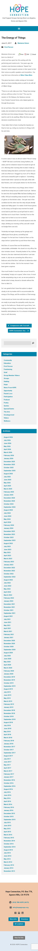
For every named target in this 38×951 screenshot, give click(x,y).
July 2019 (7, 692)
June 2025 (7, 480)
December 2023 (9, 531)
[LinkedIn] (22, 913)
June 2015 (7, 825)
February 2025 (9, 492)
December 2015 (9, 813)
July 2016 (7, 792)
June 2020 (7, 659)
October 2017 (8, 750)
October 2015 (8, 816)
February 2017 (9, 774)
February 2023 (9, 562)
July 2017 (7, 759)
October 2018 (8, 716)
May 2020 (7, 662)
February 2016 (9, 807)
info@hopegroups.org (20, 907)
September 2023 (9, 540)
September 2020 (9, 650)
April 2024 (7, 522)
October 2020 (8, 646)
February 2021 (9, 634)
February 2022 (9, 598)
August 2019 (8, 689)
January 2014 (8, 868)
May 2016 (7, 798)
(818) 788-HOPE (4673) (20, 902)
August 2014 (8, 850)
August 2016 (8, 789)
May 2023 (7, 552)
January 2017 (8, 777)
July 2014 (7, 853)
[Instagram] (19, 913)
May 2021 (7, 625)
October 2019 (8, 683)
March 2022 (8, 595)
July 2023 (7, 546)
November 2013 (9, 871)
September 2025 (9, 471)
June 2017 (7, 762)
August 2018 (8, 722)
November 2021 (9, 607)
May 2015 (7, 829)
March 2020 (8, 668)
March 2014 (8, 862)
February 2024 (9, 525)
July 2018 (7, 725)
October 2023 (8, 537)
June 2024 (7, 516)
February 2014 (9, 865)
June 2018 (7, 728)
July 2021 (7, 619)
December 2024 (9, 498)
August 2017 (8, 756)
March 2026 (8, 452)
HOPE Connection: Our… (18, 331)
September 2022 (9, 577)
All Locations (19, 924)
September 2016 (9, 786)
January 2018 (8, 744)
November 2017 (9, 747)
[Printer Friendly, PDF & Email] (27, 54)
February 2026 (9, 455)
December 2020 (9, 640)
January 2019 (8, 707)
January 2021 (8, 637)
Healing (6, 381)
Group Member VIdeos (12, 375)
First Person (8, 47)
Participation (8, 397)
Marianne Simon (23, 43)
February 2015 (9, 838)
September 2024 (9, 507)
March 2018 (8, 737)
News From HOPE (10, 387)
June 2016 (7, 795)
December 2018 (9, 710)
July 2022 (7, 583)
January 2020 (8, 674)
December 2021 (9, 604)
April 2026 (7, 449)
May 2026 (7, 446)
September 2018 (9, 719)
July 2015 (7, 822)
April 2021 (7, 628)
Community (8, 360)
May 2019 (7, 698)
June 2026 (7, 443)
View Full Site (19, 938)
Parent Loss (8, 393)
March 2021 (8, 631)
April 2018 (7, 734)
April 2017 (7, 768)
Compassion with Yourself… (20, 325)
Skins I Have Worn (26, 75)
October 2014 (8, 844)
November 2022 (9, 571)
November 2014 (9, 841)
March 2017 (8, 771)
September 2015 (9, 819)
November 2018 (9, 713)
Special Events (9, 409)
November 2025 (9, 464)
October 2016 (8, 783)
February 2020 (9, 671)
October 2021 (8, 610)
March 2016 (8, 804)
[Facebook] (15, 913)
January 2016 (8, 810)
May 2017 (7, 765)
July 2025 (7, 477)
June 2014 (7, 856)
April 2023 (7, 555)
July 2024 (7, 513)
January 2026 (8, 458)
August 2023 (8, 543)
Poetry (6, 403)
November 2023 (9, 534)
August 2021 (8, 616)
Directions (24, 919)
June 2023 (7, 549)
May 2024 (7, 519)
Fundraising (8, 369)
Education (7, 363)
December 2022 (9, 568)
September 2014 (9, 847)
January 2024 (8, 528)
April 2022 (7, 592)
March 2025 (8, 489)
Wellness (7, 421)
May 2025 (7, 483)
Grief (5, 372)
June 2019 (7, 695)
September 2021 (9, 613)
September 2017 (9, 753)
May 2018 (7, 731)
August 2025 (8, 474)
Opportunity (8, 391)
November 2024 (9, 501)
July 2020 (7, 656)
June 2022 (7, 586)
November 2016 (9, 780)
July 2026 (7, 440)
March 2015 (8, 835)
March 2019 (8, 701)
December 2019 (9, 677)
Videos (6, 418)
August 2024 (8, 510)
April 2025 (7, 486)
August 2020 (8, 653)
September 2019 (9, 686)
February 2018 (9, 741)
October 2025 (8, 467)
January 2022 (8, 601)
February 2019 (9, 704)
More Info (13, 919)
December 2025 (9, 461)
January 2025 (8, 495)
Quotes (6, 406)
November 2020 (9, 643)
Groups (6, 378)
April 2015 (7, 832)
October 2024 (8, 504)
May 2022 (7, 589)
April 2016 (7, 801)
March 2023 (8, 558)
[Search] (33, 343)
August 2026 (8, 437)
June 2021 (7, 622)
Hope (6, 384)
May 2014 (7, 859)
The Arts (7, 412)
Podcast (7, 400)
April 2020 (7, 665)
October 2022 (8, 574)
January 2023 (8, 565)
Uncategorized (9, 415)
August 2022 (8, 580)
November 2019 (9, 680)
